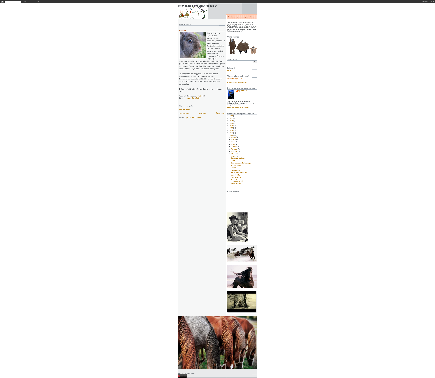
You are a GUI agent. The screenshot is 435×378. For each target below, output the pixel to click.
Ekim (233, 142)
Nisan (233, 156)
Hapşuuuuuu (235, 170)
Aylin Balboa (242, 90)
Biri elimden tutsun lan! (239, 172)
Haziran (234, 151)
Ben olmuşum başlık (238, 158)
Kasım (233, 139)
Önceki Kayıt (220, 113)
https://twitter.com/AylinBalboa (237, 82)
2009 (231, 135)
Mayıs (233, 154)
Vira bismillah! (236, 184)
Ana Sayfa (202, 113)
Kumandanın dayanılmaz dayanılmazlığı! (239, 180)
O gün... (234, 160)
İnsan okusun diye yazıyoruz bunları (197, 6)
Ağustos (234, 147)
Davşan (182, 30)
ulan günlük (195, 98)
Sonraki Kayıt (184, 113)
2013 (231, 125)
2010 (231, 133)
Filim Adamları (236, 177)
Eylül (233, 144)
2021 (231, 116)
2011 (231, 130)
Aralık (233, 137)
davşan (188, 98)
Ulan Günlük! (235, 175)
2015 (231, 121)
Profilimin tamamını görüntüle (238, 108)
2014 (231, 123)
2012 (231, 128)
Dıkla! (229, 70)
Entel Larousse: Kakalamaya (241, 163)
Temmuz (234, 149)
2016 (231, 118)
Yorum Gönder (184, 110)
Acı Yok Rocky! (236, 165)
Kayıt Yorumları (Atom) (193, 117)
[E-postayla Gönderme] (203, 96)
